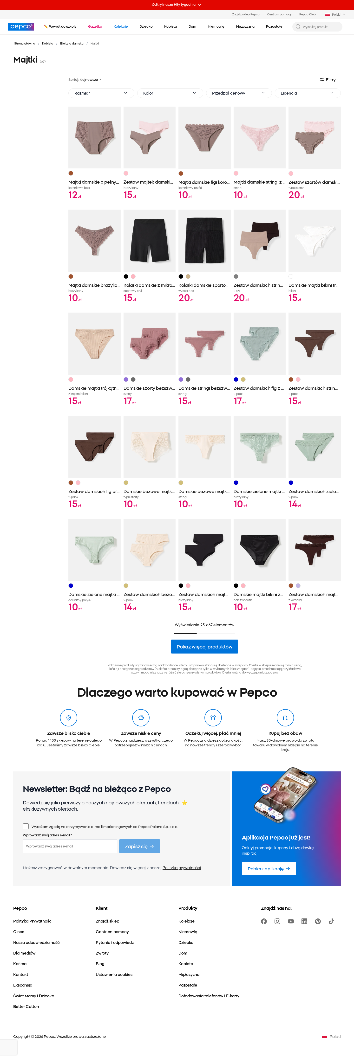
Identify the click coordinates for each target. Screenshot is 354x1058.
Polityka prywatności (182, 867)
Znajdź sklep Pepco (246, 14)
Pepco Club (307, 14)
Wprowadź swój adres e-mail (47, 835)
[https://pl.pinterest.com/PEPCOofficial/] (319, 921)
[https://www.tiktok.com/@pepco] (332, 921)
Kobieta (47, 43)
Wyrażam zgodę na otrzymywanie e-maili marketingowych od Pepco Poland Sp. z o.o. (105, 826)
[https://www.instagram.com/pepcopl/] (278, 921)
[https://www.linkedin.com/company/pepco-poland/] (305, 921)
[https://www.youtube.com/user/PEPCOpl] (292, 921)
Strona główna (24, 43)
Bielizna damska (72, 43)
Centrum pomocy (279, 14)
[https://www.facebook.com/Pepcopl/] (265, 921)
